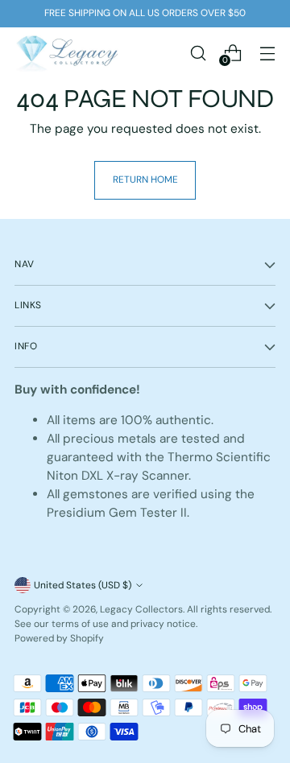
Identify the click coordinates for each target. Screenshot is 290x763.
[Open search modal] (197, 52)
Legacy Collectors (141, 609)
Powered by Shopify (59, 638)
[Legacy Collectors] (66, 53)
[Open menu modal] (267, 52)
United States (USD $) (82, 585)
